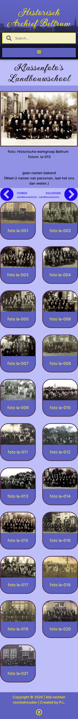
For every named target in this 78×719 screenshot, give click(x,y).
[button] (39, 51)
